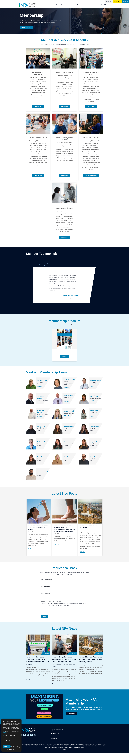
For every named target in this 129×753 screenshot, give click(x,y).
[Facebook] (24, 735)
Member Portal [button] (117, 1)
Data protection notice (56, 736)
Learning (95, 5)
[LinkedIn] (28, 735)
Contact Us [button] (125, 1)
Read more (5, 732)
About (45, 5)
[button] (11, 749)
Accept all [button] (6, 746)
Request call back (26, 27)
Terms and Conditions (56, 733)
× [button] (19, 720)
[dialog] (11, 735)
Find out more (71, 713)
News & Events (105, 5)
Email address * (45, 593)
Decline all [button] (16, 746)
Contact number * (46, 586)
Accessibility (54, 738)
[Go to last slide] (29, 286)
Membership (54, 5)
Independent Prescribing (83, 5)
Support (63, 5)
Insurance (71, 5)
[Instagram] (35, 735)
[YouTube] (31, 735)
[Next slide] (100, 286)
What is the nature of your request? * (51, 601)
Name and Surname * (47, 579)
